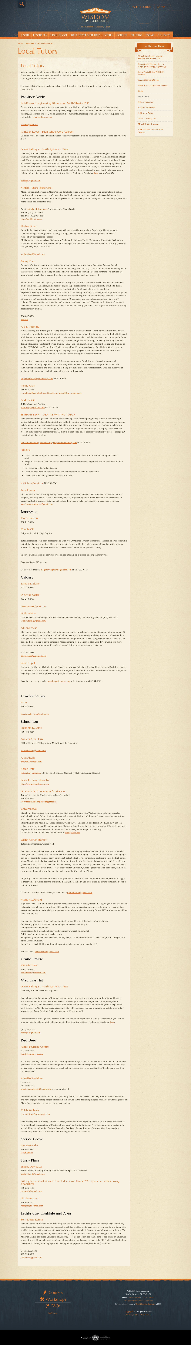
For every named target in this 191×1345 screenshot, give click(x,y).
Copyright (129, 1311)
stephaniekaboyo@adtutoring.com (37, 378)
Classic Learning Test (147, 118)
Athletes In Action (145, 113)
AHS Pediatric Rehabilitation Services (150, 131)
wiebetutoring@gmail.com (33, 621)
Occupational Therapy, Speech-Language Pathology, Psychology (152, 65)
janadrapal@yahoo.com (59, 681)
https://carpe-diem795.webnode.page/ (64, 393)
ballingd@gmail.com (30, 180)
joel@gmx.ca (27, 1153)
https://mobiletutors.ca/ (31, 219)
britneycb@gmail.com (31, 1191)
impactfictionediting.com (32, 442)
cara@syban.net (72, 832)
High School (58, 35)
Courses (121, 35)
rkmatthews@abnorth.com (33, 972)
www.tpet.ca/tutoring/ (31, 802)
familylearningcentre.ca (32, 1054)
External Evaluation (146, 107)
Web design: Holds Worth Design (138, 1315)
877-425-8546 (148, 1297)
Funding (136, 35)
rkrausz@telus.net (29, 124)
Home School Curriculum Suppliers (153, 85)
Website (24, 319)
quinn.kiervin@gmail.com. (79, 892)
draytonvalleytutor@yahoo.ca (35, 714)
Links (140, 91)
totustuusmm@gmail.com (47, 951)
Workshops (56, 1299)
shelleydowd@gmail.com (33, 254)
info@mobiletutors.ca (37, 209)
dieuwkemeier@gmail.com (33, 606)
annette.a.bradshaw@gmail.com (36, 1089)
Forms (150, 35)
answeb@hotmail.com (31, 762)
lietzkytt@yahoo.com (31, 773)
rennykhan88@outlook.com (34, 393)
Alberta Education (145, 102)
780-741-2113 (134, 1297)
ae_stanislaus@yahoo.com (33, 750)
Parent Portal (141, 7)
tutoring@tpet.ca (48, 802)
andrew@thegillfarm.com (33, 407)
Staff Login (52, 1313)
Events (108, 35)
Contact (164, 35)
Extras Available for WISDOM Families (151, 73)
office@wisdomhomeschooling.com (138, 1301)
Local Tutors (32, 65)
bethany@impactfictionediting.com (60, 442)
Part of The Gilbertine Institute (95, 1337)
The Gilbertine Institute (145, 1304)
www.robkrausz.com (42, 117)
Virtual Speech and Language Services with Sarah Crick (150, 57)
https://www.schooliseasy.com (35, 784)
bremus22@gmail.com (31, 1257)
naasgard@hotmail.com (32, 1206)
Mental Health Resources (148, 124)
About (25, 35)
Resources (40, 35)
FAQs (55, 1305)
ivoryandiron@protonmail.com (35, 1114)
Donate (162, 7)
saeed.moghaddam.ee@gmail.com (37, 504)
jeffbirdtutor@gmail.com (32, 483)
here (96, 173)
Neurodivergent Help (85, 35)
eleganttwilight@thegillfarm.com (56, 570)
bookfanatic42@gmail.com (33, 656)
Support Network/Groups (148, 80)
